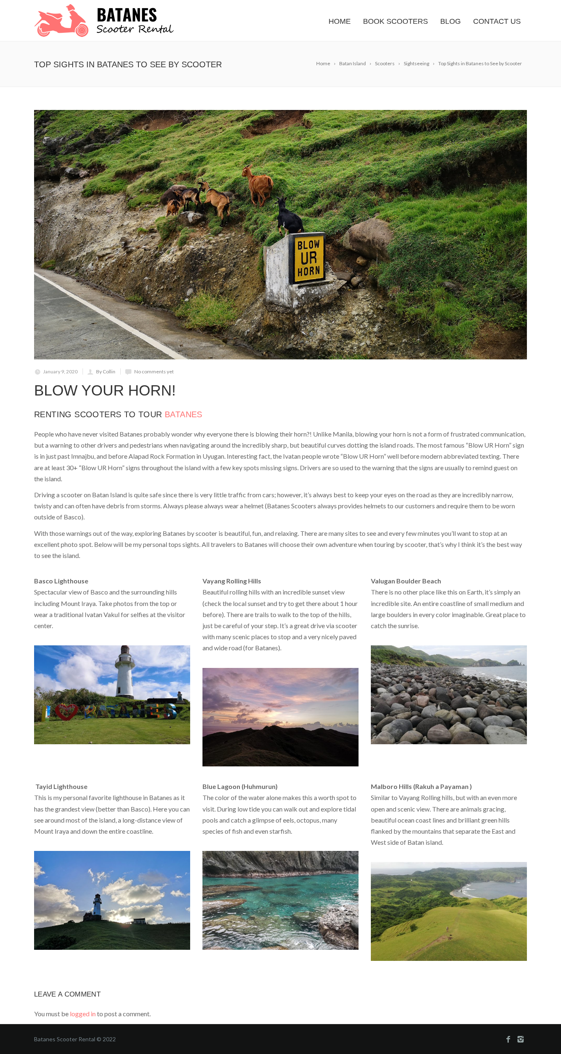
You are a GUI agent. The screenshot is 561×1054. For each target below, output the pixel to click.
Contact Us (497, 21)
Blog (450, 21)
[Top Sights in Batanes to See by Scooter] (280, 234)
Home (340, 21)
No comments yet (154, 371)
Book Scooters (395, 21)
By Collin (105, 371)
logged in (83, 1013)
